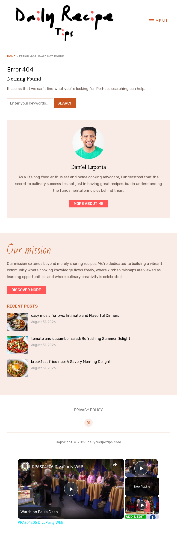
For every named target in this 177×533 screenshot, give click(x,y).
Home (11, 56)
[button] (158, 21)
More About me (88, 203)
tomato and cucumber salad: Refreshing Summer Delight (80, 338)
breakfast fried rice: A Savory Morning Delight (71, 361)
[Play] (142, 505)
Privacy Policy (88, 410)
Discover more (26, 290)
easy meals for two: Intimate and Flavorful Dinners (75, 315)
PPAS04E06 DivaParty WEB (57, 466)
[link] (25, 466)
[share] (115, 464)
